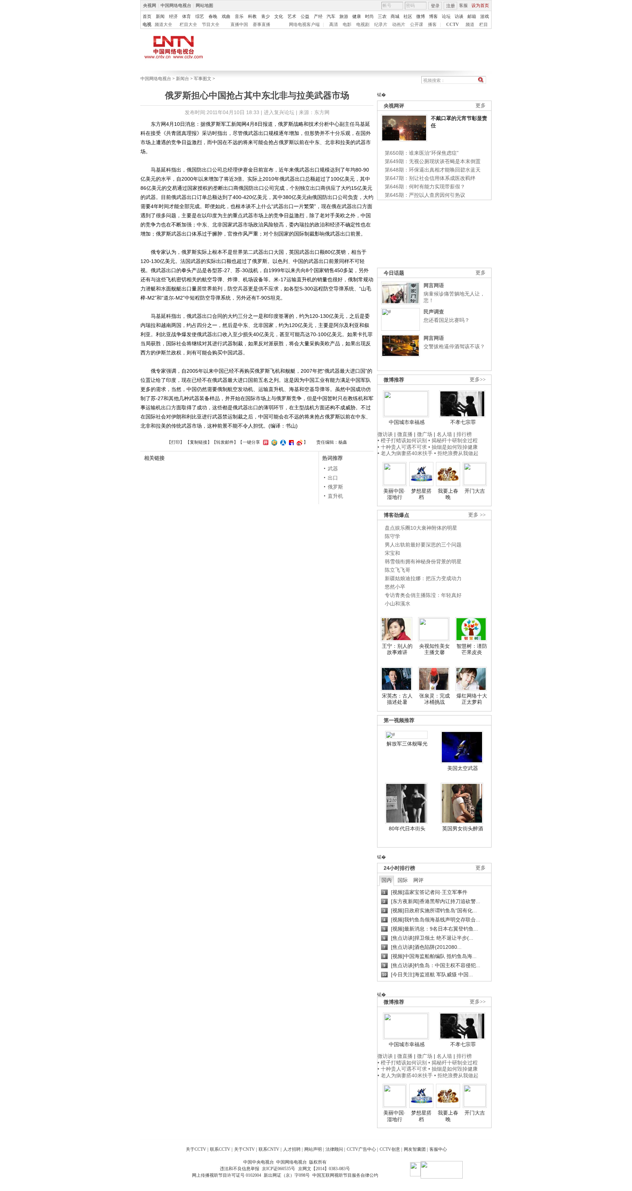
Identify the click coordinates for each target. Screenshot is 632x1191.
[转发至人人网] (282, 442)
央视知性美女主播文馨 (434, 649)
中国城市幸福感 (407, 422)
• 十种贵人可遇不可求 (402, 447)
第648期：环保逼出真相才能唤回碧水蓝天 (433, 170)
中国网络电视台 (176, 5)
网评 (418, 880)
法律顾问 (334, 1149)
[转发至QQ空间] (273, 442)
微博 (420, 16)
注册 (450, 5)
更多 (480, 105)
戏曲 (226, 16)
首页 (147, 16)
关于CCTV (196, 1149)
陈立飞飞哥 (397, 570)
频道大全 (163, 24)
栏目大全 (188, 24)
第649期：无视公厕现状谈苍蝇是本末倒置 (433, 161)
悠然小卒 (395, 587)
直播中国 (239, 24)
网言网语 (434, 285)
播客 (432, 24)
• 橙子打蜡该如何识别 (402, 440)
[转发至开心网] (264, 442)
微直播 (405, 434)
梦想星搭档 (421, 494)
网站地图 (204, 5)
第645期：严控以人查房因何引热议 (425, 195)
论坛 (446, 16)
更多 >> (477, 515)
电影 (347, 24)
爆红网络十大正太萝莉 (471, 699)
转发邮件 (225, 442)
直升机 (335, 496)
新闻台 (182, 78)
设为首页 (480, 5)
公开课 (416, 24)
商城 (395, 16)
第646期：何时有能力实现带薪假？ (425, 186)
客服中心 (438, 1149)
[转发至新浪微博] (298, 442)
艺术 (291, 16)
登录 (435, 5)
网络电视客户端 (304, 24)
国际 (403, 880)
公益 (305, 16)
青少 (265, 16)
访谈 (459, 16)
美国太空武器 (462, 768)
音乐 (239, 16)
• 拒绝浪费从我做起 (456, 453)
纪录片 (380, 24)
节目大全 (210, 24)
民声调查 (434, 312)
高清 (333, 24)
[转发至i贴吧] (290, 442)
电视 (147, 24)
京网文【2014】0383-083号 (324, 1168)
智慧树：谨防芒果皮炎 (471, 649)
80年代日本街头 (407, 828)
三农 (382, 16)
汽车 (331, 16)
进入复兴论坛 (279, 112)
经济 (173, 16)
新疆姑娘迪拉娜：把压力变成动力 (423, 578)
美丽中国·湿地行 (394, 494)
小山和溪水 (397, 603)
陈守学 (392, 536)
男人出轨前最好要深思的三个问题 (423, 545)
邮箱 (471, 16)
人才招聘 (292, 1149)
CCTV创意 (390, 1149)
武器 (333, 468)
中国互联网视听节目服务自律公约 (345, 1175)
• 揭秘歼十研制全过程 (453, 440)
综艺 (199, 16)
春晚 (212, 16)
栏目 (483, 24)
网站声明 (313, 1149)
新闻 (160, 16)
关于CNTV (244, 1149)
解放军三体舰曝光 (407, 744)
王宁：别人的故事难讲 (397, 649)
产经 (318, 16)
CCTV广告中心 (361, 1149)
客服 (463, 5)
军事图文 (202, 78)
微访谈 (385, 434)
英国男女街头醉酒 (462, 828)
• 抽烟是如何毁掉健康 (453, 447)
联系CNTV (269, 1149)
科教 (252, 16)
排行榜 (464, 434)
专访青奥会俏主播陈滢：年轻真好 (423, 595)
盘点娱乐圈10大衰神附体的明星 (421, 528)
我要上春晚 (448, 494)
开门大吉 (474, 491)
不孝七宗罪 (463, 422)
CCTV (452, 24)
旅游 (343, 16)
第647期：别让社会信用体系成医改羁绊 (430, 178)
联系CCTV (220, 1149)
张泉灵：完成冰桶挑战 (434, 699)
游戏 (484, 16)
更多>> (478, 379)
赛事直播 (261, 24)
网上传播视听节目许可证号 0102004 (226, 1175)
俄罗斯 (335, 487)
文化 (278, 16)
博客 (433, 16)
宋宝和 (392, 553)
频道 (470, 24)
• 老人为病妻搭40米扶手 (405, 453)
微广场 (424, 434)
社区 (407, 16)
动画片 (398, 24)
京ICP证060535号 (278, 1168)
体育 (186, 16)
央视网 (149, 5)
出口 (333, 478)
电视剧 (362, 24)
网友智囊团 (415, 1149)
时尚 (369, 16)
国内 (386, 880)
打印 (175, 442)
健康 (356, 16)
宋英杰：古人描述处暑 (397, 699)
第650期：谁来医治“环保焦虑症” (422, 153)
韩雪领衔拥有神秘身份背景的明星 (423, 561)
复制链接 (198, 442)
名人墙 (444, 434)
